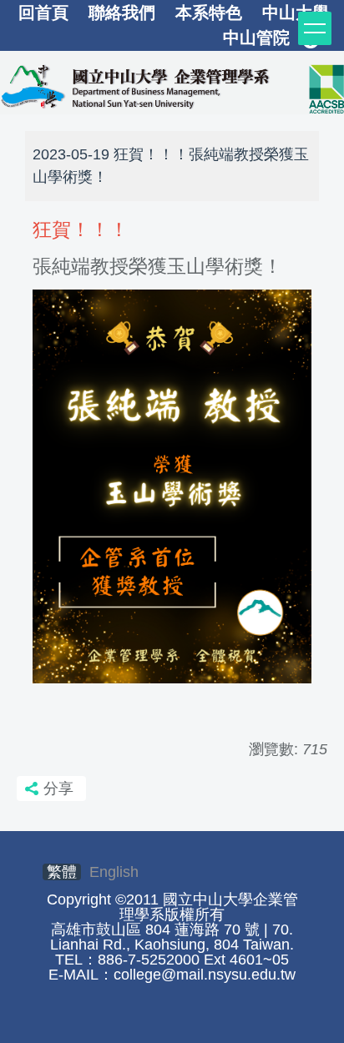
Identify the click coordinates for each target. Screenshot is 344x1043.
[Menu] (314, 28)
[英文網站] (172, 86)
